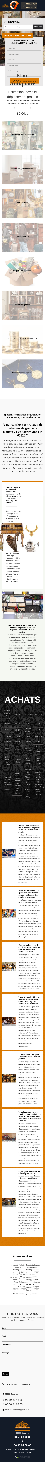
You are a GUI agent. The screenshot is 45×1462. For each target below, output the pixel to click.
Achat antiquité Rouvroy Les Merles (14, 1269)
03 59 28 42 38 (22, 1437)
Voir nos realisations (17, 35)
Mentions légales (22, 1452)
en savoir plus (22, 149)
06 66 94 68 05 (22, 1445)
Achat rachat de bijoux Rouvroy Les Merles (20, 1272)
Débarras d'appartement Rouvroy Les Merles (27, 1269)
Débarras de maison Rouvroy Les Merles (20, 1287)
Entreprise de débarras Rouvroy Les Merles (33, 1270)
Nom (4, 1328)
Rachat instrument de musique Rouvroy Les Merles (33, 1286)
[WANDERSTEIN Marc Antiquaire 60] (22, 1426)
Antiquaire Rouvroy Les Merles (27, 1281)
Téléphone (6, 1344)
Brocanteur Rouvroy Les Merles (27, 1291)
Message (5, 1353)
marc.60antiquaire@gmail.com (17, 1410)
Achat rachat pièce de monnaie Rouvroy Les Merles (14, 1285)
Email (4, 1336)
